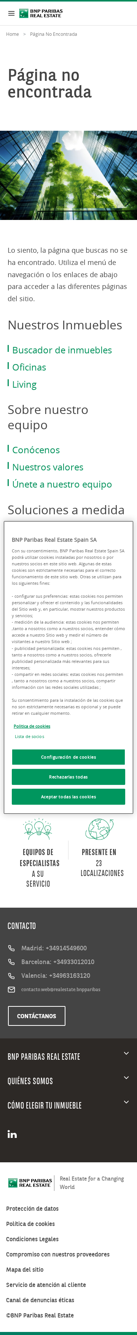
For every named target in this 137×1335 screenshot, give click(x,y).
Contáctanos (36, 1016)
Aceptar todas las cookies (68, 796)
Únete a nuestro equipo (62, 484)
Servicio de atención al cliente (46, 1284)
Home (12, 34)
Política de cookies (30, 1223)
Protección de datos (32, 1208)
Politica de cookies (32, 726)
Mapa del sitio (24, 1269)
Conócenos (36, 450)
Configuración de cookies (68, 757)
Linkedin (15, 1134)
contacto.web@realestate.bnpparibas (60, 989)
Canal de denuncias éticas (40, 1300)
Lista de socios (29, 736)
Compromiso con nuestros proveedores (58, 1254)
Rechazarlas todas (68, 777)
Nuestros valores (47, 467)
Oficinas (29, 367)
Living (24, 384)
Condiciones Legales (32, 1239)
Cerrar (11, 13)
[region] (68, 667)
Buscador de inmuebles (62, 350)
